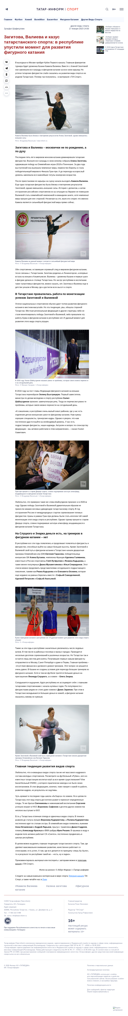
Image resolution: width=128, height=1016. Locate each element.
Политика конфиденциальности (99, 985)
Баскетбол (52, 19)
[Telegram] (6, 9)
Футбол (18, 19)
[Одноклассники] (6, 74)
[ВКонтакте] (6, 61)
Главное (8, 19)
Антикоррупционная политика (98, 970)
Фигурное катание (69, 19)
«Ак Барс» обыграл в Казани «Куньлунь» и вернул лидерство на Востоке (112, 29)
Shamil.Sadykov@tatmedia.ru (98, 992)
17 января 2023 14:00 (79, 29)
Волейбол (39, 19)
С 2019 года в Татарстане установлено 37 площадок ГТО (114, 49)
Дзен (44, 879)
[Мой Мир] (6, 86)
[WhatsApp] (6, 80)
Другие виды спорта (91, 19)
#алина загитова (57, 886)
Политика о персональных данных (100, 965)
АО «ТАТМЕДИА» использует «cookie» (102, 974)
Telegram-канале (76, 876)
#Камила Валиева (26, 886)
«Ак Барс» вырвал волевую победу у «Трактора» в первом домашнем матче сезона (114, 40)
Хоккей (28, 19)
